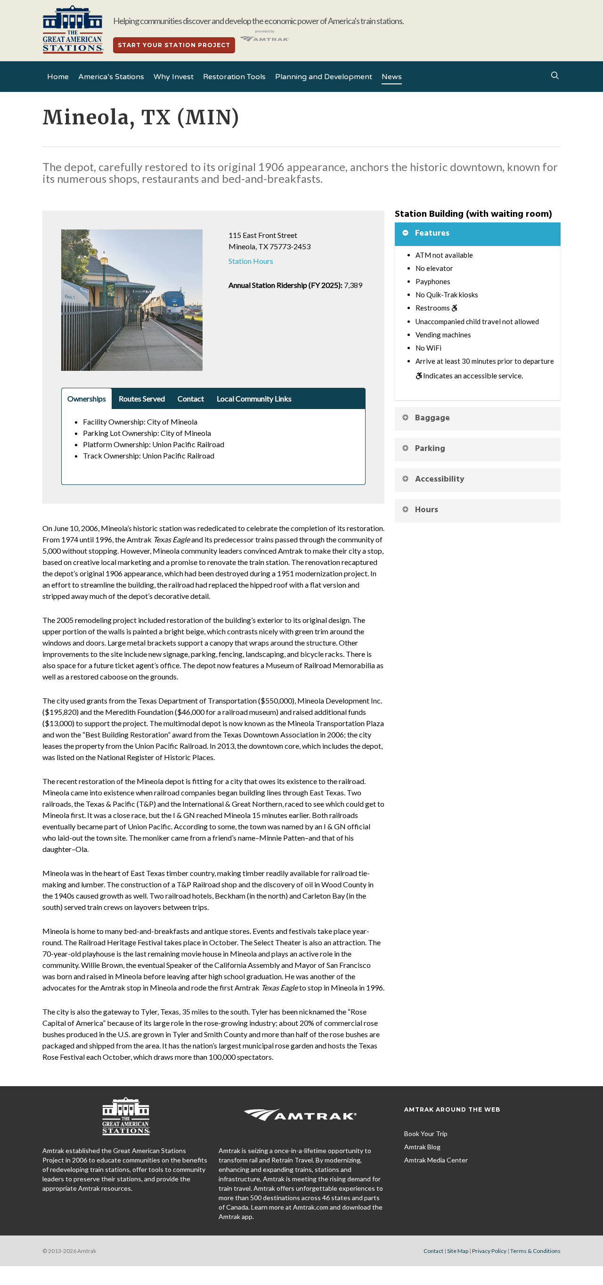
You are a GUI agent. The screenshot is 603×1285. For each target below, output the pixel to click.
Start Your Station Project (174, 45)
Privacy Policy (489, 1250)
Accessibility (439, 479)
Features (432, 233)
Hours (426, 510)
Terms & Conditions (535, 1250)
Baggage (432, 418)
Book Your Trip (426, 1133)
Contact (433, 1250)
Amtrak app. (236, 1216)
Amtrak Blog (422, 1147)
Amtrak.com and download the (338, 1207)
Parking (430, 449)
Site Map (457, 1250)
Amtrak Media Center (436, 1160)
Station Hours (250, 260)
